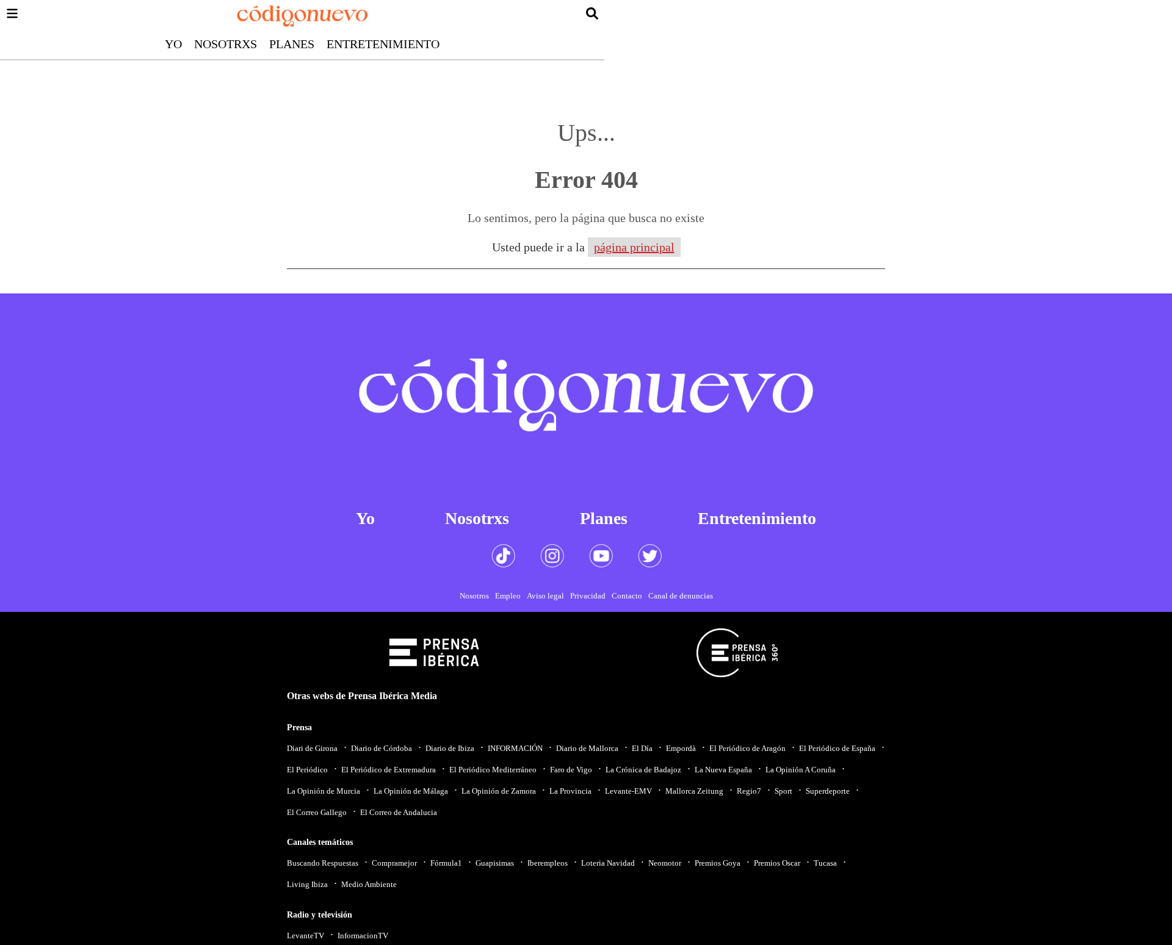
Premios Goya (717, 863)
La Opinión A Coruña (800, 769)
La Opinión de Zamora (498, 791)
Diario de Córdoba (381, 748)
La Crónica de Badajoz (643, 769)
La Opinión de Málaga (411, 791)
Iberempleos (547, 863)
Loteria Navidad (608, 863)
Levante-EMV (628, 791)
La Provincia (570, 791)
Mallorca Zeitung (694, 791)
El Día (642, 748)
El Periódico (307, 769)
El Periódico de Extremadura (388, 769)
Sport (783, 791)
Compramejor (394, 863)
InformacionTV (363, 935)
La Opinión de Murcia (323, 791)
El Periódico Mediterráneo (493, 769)
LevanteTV (305, 935)
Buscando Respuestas (322, 863)
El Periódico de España (837, 748)
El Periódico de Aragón (747, 748)
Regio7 (749, 791)
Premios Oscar (777, 863)
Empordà (681, 748)
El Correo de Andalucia (398, 812)
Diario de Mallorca (587, 748)
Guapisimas (495, 863)
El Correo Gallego (317, 812)
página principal (634, 247)
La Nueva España (723, 769)
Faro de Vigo (571, 769)
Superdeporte (828, 791)
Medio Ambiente (369, 884)
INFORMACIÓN (515, 748)
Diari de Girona (312, 748)
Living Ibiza (307, 884)
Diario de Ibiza (449, 748)
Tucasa (825, 863)
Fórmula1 (446, 863)
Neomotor (664, 863)
